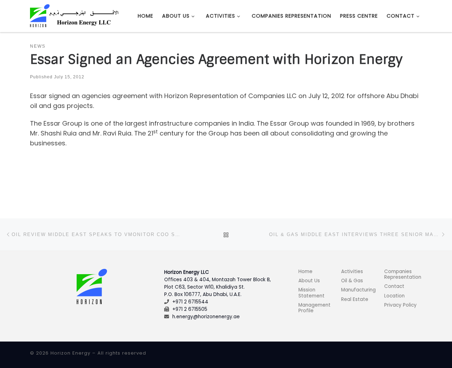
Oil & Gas (352, 280)
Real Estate (354, 299)
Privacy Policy (400, 305)
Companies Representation (402, 274)
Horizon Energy (70, 353)
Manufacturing (358, 289)
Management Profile (314, 308)
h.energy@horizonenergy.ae (206, 316)
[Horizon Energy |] (74, 15)
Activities (352, 271)
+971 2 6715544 (190, 301)
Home (305, 271)
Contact (394, 286)
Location (394, 295)
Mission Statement (311, 292)
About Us (309, 280)
